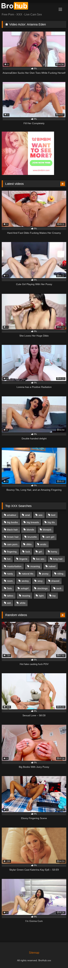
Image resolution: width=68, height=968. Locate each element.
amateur (11, 515)
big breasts (33, 522)
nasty (10, 573)
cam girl (50, 536)
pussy (45, 573)
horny (54, 551)
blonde (30, 529)
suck (58, 588)
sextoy (25, 580)
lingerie (23, 558)
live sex (40, 558)
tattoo (10, 595)
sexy (40, 580)
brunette (32, 536)
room (10, 580)
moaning (35, 566)
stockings (42, 588)
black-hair (12, 529)
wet (9, 602)
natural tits (27, 573)
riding (60, 573)
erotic (43, 544)
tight (41, 595)
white (22, 602)
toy (54, 595)
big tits (51, 522)
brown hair (13, 536)
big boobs (12, 522)
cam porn (12, 544)
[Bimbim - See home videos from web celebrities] (28, 174)
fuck (27, 551)
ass (40, 515)
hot (8, 558)
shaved (55, 580)
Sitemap (34, 952)
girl (40, 551)
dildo (29, 544)
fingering (12, 551)
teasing (26, 595)
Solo (9, 588)
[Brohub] (28, 6)
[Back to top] (57, 957)
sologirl (25, 588)
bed (53, 515)
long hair (58, 558)
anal (27, 515)
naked (52, 566)
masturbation (14, 566)
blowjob (47, 529)
